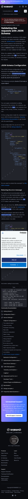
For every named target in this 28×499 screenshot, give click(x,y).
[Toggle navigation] (26, 7)
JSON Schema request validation (10, 14)
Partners (16, 455)
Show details (20, 255)
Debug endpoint (7, 338)
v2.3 (10, 11)
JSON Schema (11, 41)
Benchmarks (4, 462)
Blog (15, 453)
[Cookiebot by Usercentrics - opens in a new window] (20, 233)
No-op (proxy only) (8, 343)
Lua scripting (6, 352)
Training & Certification (7, 474)
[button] (13, 311)
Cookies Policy (15, 490)
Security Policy (9, 492)
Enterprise (3, 455)
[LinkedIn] (12, 495)
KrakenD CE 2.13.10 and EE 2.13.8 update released (12, 2)
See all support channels (14, 415)
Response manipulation (9, 332)
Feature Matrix (5, 460)
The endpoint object (8, 323)
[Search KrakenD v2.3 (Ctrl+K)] (25, 11)
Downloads (4, 465)
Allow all (14, 259)
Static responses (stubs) (9, 347)
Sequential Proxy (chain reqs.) (10, 345)
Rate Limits (5, 329)
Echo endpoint (6, 341)
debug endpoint (16, 127)
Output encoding (7, 325)
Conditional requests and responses (12, 350)
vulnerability (4, 480)
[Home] (7, 6)
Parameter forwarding (8, 327)
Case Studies (17, 458)
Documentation (5, 476)
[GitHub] (15, 495)
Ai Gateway (4, 458)
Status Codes (6, 334)
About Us (16, 460)
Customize (13, 264)
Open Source (4, 453)
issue (6, 478)
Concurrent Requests (8, 336)
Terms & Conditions (6, 490)
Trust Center (17, 492)
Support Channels (6, 471)
